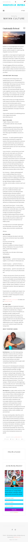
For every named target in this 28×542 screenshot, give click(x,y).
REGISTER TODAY (8, 301)
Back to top (14, 539)
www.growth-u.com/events (12, 299)
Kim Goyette (18, 437)
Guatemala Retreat (11, 28)
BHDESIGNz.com (17, 537)
